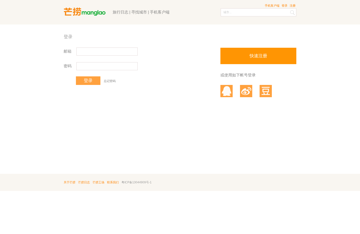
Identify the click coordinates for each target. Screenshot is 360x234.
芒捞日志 (84, 182)
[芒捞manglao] (87, 9)
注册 (293, 5)
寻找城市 (139, 12)
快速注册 (258, 55)
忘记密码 (110, 81)
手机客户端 (159, 12)
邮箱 (68, 51)
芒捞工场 (98, 182)
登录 (285, 5)
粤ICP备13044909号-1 (136, 182)
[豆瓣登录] (266, 91)
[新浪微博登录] (246, 91)
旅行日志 (120, 12)
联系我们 (113, 182)
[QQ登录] (226, 91)
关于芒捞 (69, 182)
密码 (68, 66)
